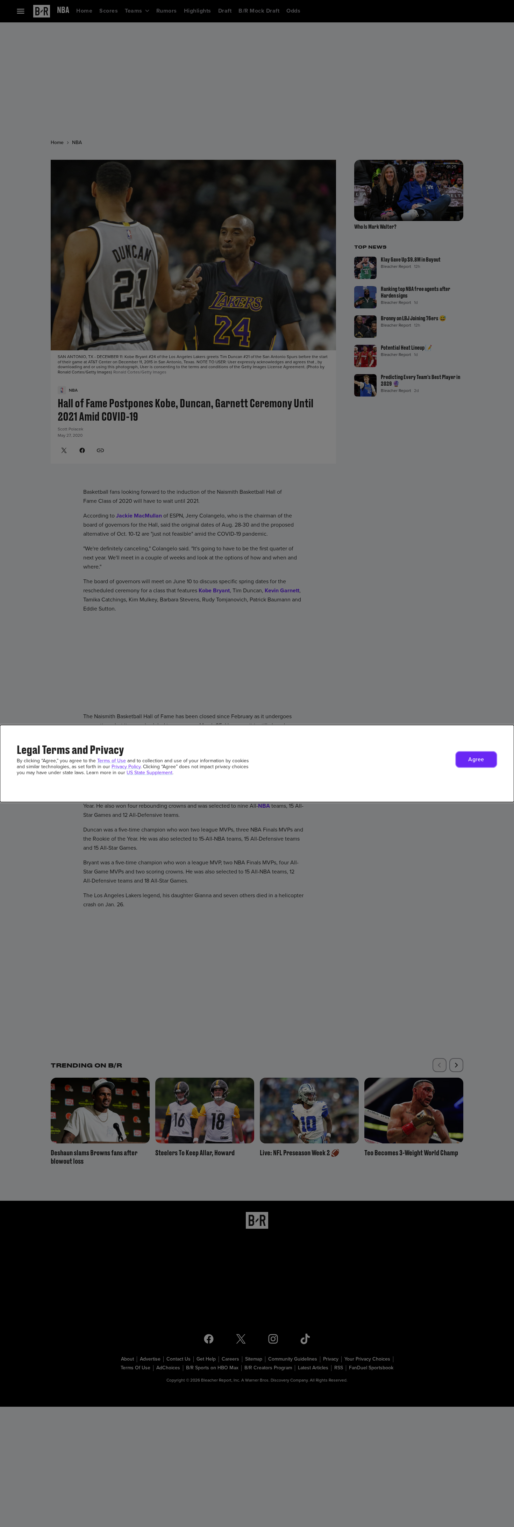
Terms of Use (111, 761)
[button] (476, 759)
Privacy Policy (126, 767)
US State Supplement (149, 773)
